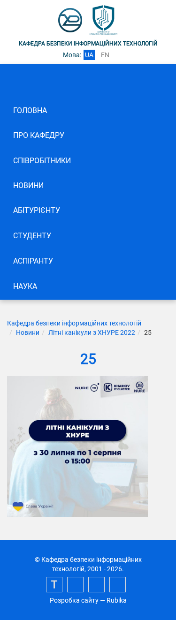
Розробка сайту (74, 600)
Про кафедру (38, 135)
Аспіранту (33, 261)
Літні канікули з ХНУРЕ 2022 (91, 332)
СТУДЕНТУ (32, 235)
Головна (30, 110)
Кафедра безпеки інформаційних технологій (74, 323)
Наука (25, 286)
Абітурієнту (36, 210)
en (105, 55)
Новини (28, 185)
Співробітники (42, 160)
